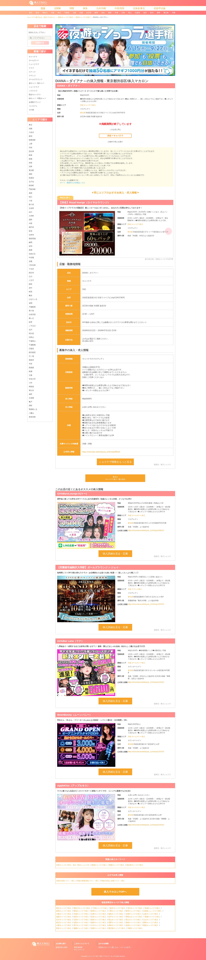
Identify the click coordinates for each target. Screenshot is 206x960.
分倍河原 (32, 314)
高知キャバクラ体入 (151, 925)
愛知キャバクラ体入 (81, 911)
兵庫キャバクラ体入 (99, 914)
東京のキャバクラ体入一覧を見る (115, 478)
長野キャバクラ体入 (116, 922)
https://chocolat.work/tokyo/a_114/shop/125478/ (146, 604)
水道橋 (31, 398)
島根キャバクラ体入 (133, 922)
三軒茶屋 (32, 265)
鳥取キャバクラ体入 (81, 922)
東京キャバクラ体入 (65, 17)
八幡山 (31, 413)
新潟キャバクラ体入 (64, 922)
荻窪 (30, 231)
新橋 (30, 159)
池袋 (30, 129)
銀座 (30, 155)
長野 (158, 13)
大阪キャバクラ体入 (64, 914)
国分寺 (31, 273)
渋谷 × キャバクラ (115, 135)
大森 (30, 375)
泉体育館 (32, 417)
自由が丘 (32, 254)
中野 (30, 223)
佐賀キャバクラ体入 (133, 925)
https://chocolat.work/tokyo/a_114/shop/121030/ (146, 682)
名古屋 (88, 13)
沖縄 (173, 13)
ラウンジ (32, 76)
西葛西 (31, 368)
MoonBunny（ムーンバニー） (74, 714)
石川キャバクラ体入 (64, 920)
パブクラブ (33, 91)
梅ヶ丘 (31, 318)
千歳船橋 (32, 345)
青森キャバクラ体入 (152, 917)
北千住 (31, 182)
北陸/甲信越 (159, 8)
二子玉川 (32, 326)
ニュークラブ (34, 64)
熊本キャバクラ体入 (64, 928)
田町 (30, 406)
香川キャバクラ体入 (81, 925)
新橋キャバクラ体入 (117, 865)
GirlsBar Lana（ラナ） (70, 641)
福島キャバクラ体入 (116, 914)
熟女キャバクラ (35, 95)
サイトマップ (79, 950)
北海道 (137, 13)
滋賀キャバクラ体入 (64, 917)
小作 (30, 383)
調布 (30, 284)
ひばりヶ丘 (33, 299)
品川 (30, 212)
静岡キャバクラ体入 (99, 911)
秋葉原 (31, 178)
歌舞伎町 (32, 140)
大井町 (31, 216)
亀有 (30, 295)
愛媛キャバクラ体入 (81, 928)
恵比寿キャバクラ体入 (135, 865)
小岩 (30, 201)
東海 (85, 8)
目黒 (30, 261)
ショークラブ (34, 87)
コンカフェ (33, 106)
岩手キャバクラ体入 (116, 917)
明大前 (31, 333)
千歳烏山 (32, 341)
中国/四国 (119, 8)
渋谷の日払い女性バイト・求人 (113, 881)
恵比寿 (31, 151)
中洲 (116, 13)
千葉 (52, 13)
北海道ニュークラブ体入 (152, 911)
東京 (30, 13)
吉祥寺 (31, 235)
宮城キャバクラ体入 (81, 914)
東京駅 (31, 170)
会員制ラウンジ (35, 102)
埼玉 (59, 13)
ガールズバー (34, 60)
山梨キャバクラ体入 (64, 925)
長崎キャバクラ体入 (151, 922)
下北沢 (31, 269)
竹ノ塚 (31, 356)
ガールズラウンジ (35, 79)
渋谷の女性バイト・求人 (65, 881)
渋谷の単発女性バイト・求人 (88, 881)
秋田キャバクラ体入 (81, 917)
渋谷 (30, 148)
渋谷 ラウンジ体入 (135, 589)
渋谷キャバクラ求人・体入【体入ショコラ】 (73, 865)
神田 (30, 174)
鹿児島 (166, 13)
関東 (43, 8)
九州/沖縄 (101, 8)
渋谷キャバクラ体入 (83, 17)
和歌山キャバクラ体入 (134, 917)
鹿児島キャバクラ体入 (117, 928)
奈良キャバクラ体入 (99, 917)
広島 (123, 13)
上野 (30, 144)
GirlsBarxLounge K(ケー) (72, 493)
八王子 (31, 280)
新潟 (151, 13)
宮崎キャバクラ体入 (99, 928)
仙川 (30, 330)
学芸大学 (32, 379)
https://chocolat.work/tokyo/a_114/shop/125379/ (146, 752)
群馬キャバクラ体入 (64, 911)
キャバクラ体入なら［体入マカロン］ (41, 17)
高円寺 (31, 227)
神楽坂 (31, 387)
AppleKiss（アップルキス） (73, 785)
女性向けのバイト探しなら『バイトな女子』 (115, 947)
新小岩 (31, 204)
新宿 (37, 13)
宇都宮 (66, 13)
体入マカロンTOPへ (115, 891)
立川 (30, 277)
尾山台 (31, 390)
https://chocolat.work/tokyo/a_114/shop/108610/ (146, 530)
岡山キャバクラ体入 (116, 920)
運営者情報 (78, 947)
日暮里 (31, 349)
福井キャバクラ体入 (99, 920)
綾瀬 (30, 371)
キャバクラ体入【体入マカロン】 (99, 956)
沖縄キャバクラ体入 (135, 928)
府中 (30, 288)
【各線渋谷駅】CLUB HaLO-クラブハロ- (82, 202)
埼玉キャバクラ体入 (135, 908)
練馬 (30, 242)
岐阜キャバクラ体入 (133, 911)
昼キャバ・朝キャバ (36, 83)
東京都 (83, 113)
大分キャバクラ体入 (99, 925)
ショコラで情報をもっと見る (115, 461)
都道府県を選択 (62, 947)
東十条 (31, 311)
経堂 (30, 322)
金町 (30, 394)
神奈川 (45, 13)
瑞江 (30, 197)
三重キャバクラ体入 (116, 911)
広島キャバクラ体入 (81, 920)
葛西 (30, 193)
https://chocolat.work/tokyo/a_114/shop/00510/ (101, 452)
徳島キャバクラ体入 (116, 925)
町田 (30, 292)
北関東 (57, 8)
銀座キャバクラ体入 (99, 865)
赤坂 (30, 163)
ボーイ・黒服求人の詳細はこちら (72, 183)
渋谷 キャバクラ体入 (88, 105)
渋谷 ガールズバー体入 (136, 515)
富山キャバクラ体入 (133, 920)
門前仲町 (32, 189)
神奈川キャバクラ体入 (82, 908)
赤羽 (30, 246)
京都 (81, 13)
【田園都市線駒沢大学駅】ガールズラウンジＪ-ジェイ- (88, 567)
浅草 (30, 166)
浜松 (103, 13)
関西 (72, 8)
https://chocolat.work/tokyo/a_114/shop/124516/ (146, 825)
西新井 (31, 360)
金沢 (145, 13)
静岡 (96, 13)
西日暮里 (32, 352)
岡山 (130, 13)
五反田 (31, 208)
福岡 (109, 13)
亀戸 (30, 402)
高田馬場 (32, 239)
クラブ (31, 68)
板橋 (30, 250)
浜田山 (31, 337)
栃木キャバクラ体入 (118, 908)
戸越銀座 (32, 307)
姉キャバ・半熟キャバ (37, 98)
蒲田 (30, 220)
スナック (32, 72)
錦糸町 (31, 185)
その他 (31, 110)
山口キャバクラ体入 (151, 920)
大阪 (74, 13)
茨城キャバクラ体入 (152, 908)
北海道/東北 (139, 8)
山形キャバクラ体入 (151, 914)
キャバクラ (33, 57)
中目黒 (31, 258)
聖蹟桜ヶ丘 (33, 409)
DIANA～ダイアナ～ (68, 85)
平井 (30, 364)
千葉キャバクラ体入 (100, 908)
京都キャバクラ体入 (133, 914)
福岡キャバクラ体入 (99, 922)
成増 (30, 303)
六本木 (31, 132)
